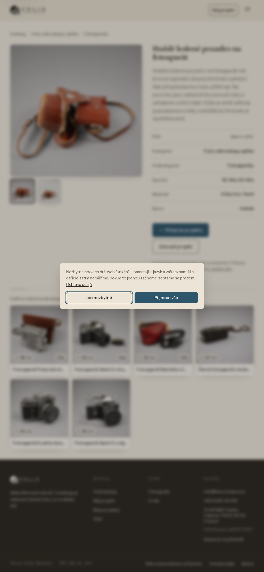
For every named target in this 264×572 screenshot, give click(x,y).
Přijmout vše (166, 297)
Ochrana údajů (79, 284)
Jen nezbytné (99, 297)
